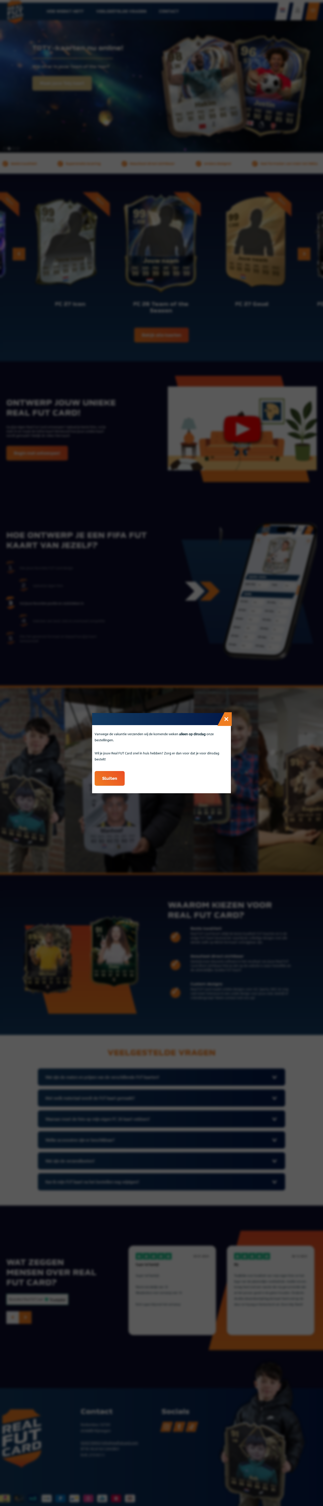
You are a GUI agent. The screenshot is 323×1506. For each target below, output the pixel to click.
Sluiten (109, 778)
